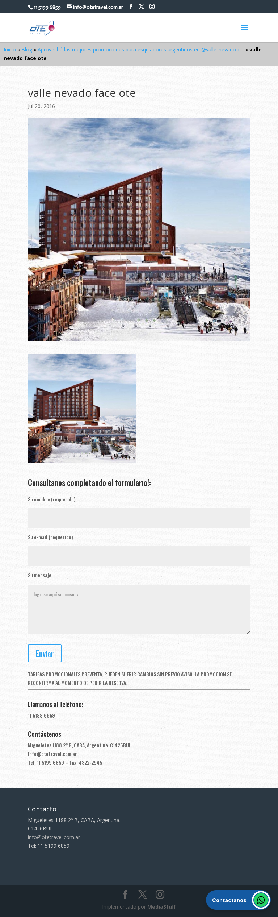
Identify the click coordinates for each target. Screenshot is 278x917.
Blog (26, 49)
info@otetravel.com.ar (52, 753)
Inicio (10, 49)
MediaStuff (161, 906)
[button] (238, 900)
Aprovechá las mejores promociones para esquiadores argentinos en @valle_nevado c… (141, 49)
